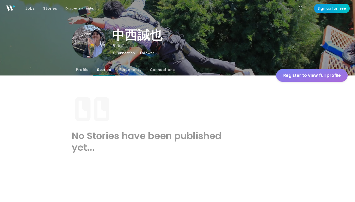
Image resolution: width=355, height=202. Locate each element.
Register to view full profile (312, 75)
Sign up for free (332, 8)
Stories (104, 69)
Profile (82, 69)
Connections (162, 69)
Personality (130, 69)
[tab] (82, 69)
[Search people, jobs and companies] (301, 8)
